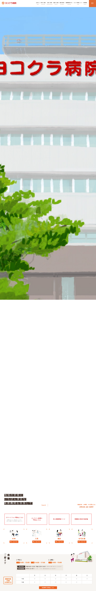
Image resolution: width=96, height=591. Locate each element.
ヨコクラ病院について (78, 3)
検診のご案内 (56, 3)
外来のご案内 (43, 3)
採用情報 (85, 3)
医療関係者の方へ (69, 3)
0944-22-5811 (87, 507)
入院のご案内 (49, 3)
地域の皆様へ (62, 3)
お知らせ (37, 3)
